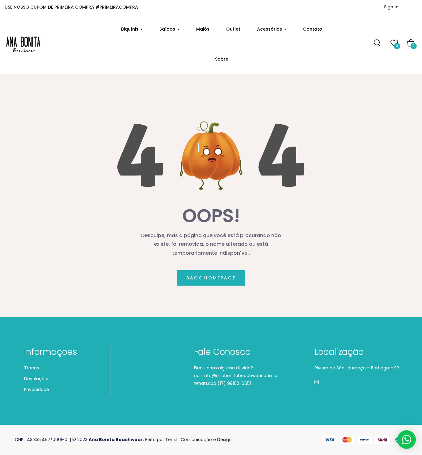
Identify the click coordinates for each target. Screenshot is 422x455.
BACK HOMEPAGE (211, 278)
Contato (312, 29)
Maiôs (202, 29)
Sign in (391, 7)
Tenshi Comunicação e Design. (199, 439)
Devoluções (36, 379)
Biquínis (130, 29)
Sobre (221, 59)
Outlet (233, 29)
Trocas (31, 368)
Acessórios (270, 29)
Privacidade (36, 389)
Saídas (167, 29)
